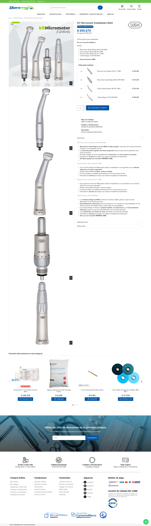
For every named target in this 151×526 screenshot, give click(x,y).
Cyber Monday (64, 492)
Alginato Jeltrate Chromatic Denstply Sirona (59, 390)
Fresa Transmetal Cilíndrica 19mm (92, 390)
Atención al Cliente (40, 484)
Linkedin (89, 489)
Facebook (90, 486)
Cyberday (62, 494)
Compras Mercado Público (43, 492)
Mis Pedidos (14, 484)
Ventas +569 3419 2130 (28, 1)
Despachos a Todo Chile (18, 487)
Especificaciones (82, 222)
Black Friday (63, 489)
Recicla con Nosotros (66, 484)
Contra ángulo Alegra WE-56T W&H (108, 88)
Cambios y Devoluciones (18, 489)
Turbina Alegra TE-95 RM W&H (107, 97)
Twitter (89, 497)
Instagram (90, 482)
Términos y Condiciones (18, 492)
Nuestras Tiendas (40, 482)
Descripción (81, 138)
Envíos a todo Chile (14, 1)
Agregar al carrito (99, 108)
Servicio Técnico (40, 494)
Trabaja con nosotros (66, 487)
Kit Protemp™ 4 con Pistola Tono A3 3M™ (25, 390)
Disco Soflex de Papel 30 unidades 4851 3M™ (125, 390)
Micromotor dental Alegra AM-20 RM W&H (110, 80)
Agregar (60, 399)
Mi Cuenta (14, 482)
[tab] (109, 138)
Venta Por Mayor (40, 489)
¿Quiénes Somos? (65, 482)
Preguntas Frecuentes (17, 494)
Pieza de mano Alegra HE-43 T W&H (109, 71)
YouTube (90, 493)
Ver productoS (25, 399)
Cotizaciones (41, 1)
